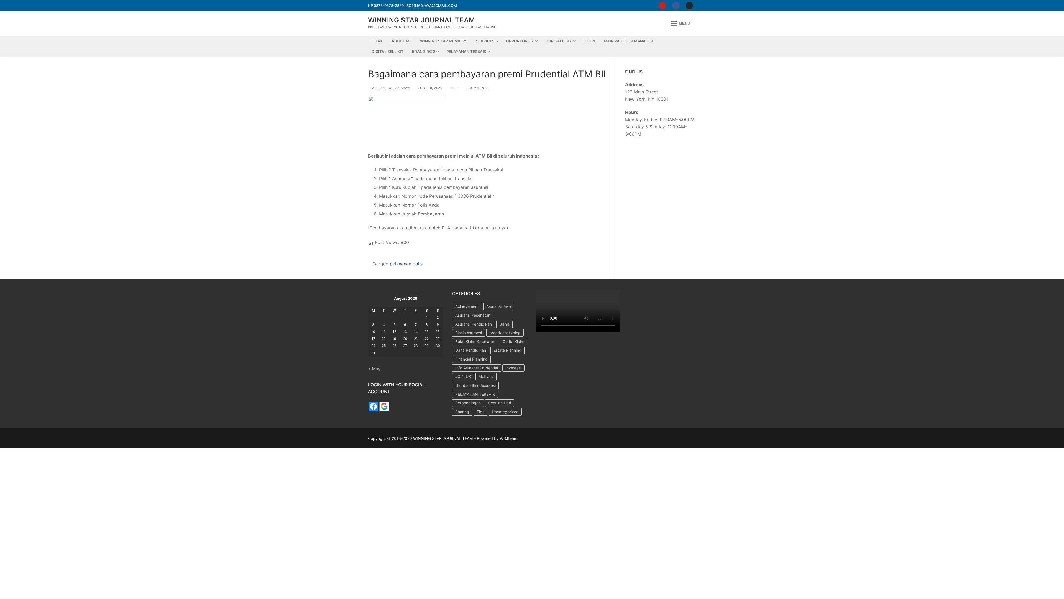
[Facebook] (675, 5)
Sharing (462, 411)
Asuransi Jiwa (498, 306)
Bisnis (504, 324)
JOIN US (463, 376)
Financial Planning (471, 359)
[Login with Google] (384, 406)
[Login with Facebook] (373, 406)
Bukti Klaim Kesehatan (475, 341)
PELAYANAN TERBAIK (475, 394)
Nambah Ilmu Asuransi (475, 385)
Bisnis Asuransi (468, 332)
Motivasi (486, 376)
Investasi (513, 368)
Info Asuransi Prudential (476, 368)
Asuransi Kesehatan (472, 315)
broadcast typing (505, 332)
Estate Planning (507, 350)
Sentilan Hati (499, 402)
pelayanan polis (406, 263)
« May (374, 368)
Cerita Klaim (513, 341)
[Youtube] (662, 5)
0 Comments (476, 88)
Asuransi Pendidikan (473, 324)
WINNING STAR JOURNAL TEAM (421, 20)
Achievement (467, 306)
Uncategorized (505, 411)
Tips (453, 88)
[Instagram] (689, 5)
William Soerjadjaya (390, 88)
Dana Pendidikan (470, 350)
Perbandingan (468, 402)
